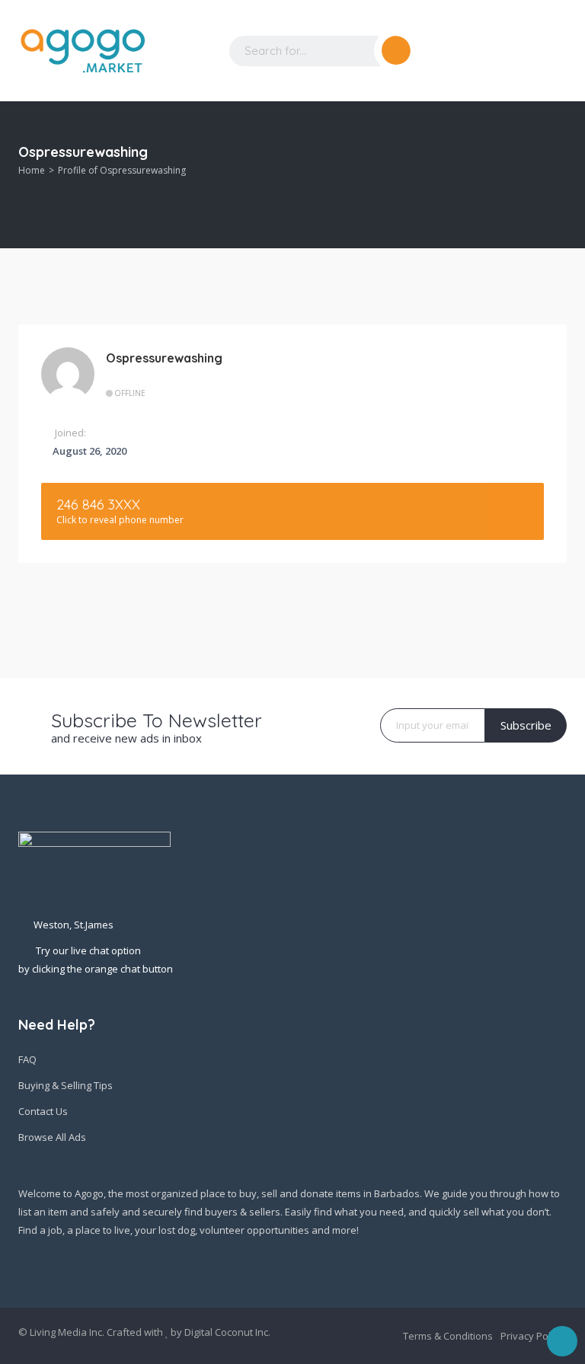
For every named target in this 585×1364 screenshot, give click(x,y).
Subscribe (525, 725)
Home (31, 170)
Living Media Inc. (67, 1332)
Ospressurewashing (164, 358)
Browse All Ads (52, 1137)
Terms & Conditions (448, 1336)
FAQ (27, 1059)
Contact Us (43, 1111)
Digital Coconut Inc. (227, 1332)
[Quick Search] (556, 155)
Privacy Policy (531, 1336)
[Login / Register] (498, 51)
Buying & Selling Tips (65, 1085)
